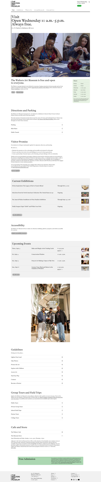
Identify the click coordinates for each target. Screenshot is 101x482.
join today (13, 447)
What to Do (28, 10)
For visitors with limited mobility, (45, 119)
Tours (13, 92)
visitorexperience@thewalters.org (20, 167)
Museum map (20, 92)
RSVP (59, 251)
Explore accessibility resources (19, 233)
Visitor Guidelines (15, 89)
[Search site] (89, 2)
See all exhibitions (17, 215)
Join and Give (50, 10)
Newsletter (53, 478)
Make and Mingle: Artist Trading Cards (43, 248)
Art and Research (39, 10)
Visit (13, 10)
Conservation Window (38, 254)
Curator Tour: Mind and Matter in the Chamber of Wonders (42, 267)
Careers (53, 479)
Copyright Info (74, 476)
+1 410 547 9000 (34, 476)
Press (52, 475)
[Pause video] (87, 74)
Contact (73, 473)
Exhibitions (20, 10)
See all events (16, 274)
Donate (79, 5)
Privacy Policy (74, 475)
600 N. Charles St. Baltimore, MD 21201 (23, 28)
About (52, 473)
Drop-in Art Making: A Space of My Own (43, 260)
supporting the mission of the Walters (40, 87)
